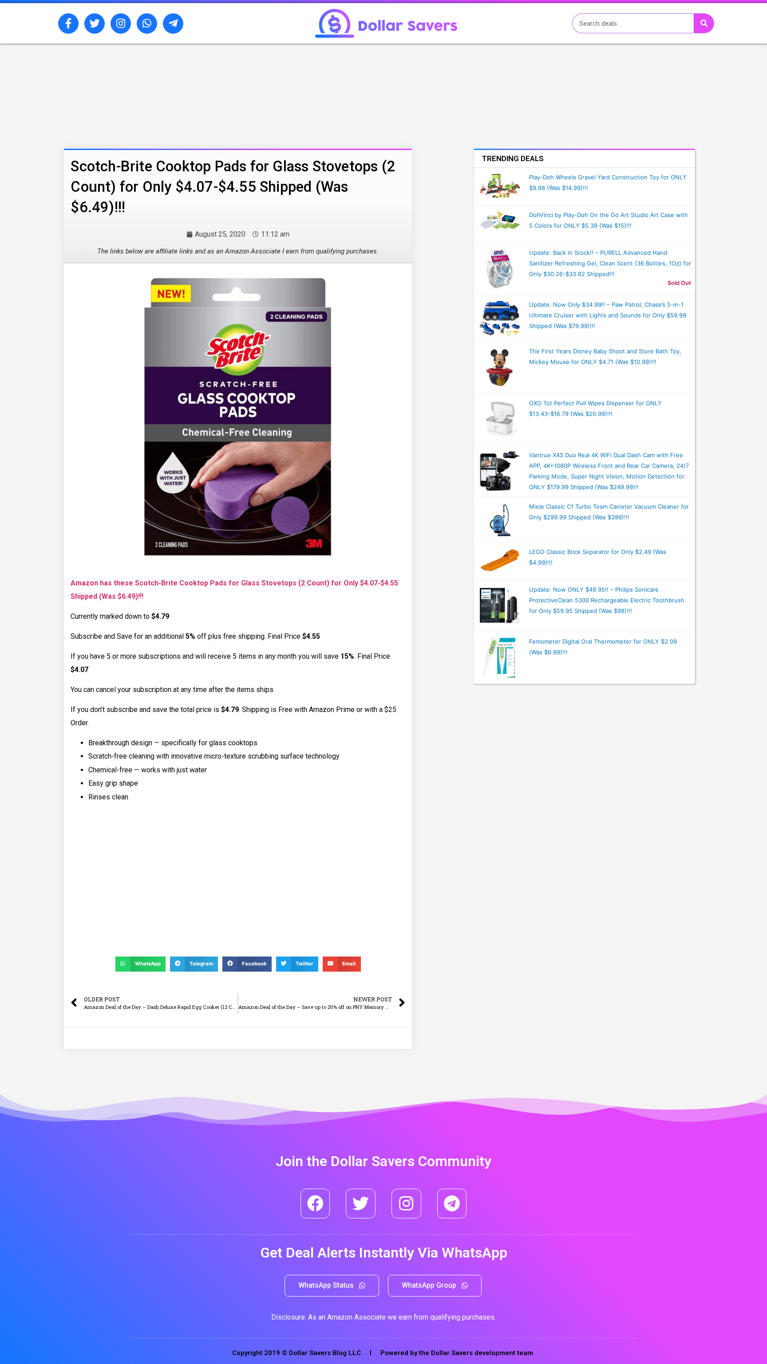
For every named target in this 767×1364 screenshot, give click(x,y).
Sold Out (679, 283)
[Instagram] (121, 23)
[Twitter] (94, 23)
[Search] (704, 23)
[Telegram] (452, 1203)
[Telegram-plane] (173, 23)
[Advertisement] (212, 90)
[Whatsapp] (147, 23)
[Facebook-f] (68, 23)
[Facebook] (315, 1203)
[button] (332, 1286)
